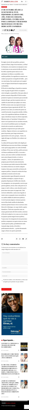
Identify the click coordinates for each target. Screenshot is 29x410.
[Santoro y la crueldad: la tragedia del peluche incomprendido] (24, 347)
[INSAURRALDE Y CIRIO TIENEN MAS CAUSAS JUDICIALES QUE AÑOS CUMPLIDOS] (24, 357)
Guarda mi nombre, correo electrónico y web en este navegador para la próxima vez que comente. (15, 280)
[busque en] (19, 1)
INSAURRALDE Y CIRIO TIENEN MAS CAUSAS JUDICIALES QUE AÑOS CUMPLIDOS (10, 356)
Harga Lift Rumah (9, 407)
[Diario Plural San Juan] (11, 1)
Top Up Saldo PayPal (20, 405)
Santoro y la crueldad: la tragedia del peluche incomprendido (10, 345)
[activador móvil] (2, 1)
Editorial (4, 6)
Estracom (13, 405)
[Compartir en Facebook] (5, 30)
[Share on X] (7, 30)
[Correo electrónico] (12, 30)
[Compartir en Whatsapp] (9, 30)
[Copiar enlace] (14, 30)
